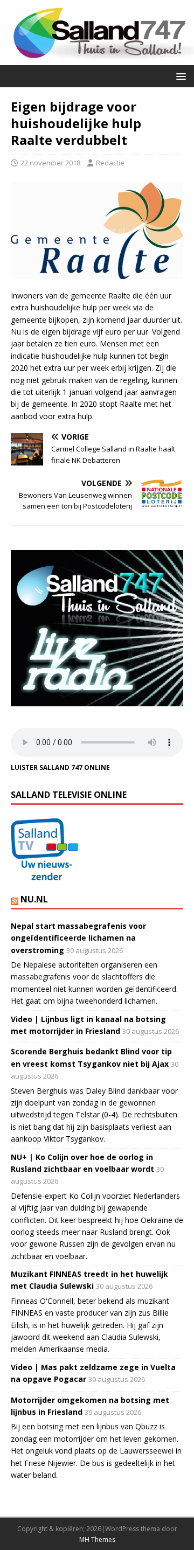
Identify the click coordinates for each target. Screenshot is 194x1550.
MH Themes (97, 1539)
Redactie (110, 163)
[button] (179, 76)
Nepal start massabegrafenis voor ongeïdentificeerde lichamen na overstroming (78, 938)
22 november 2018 (50, 163)
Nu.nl (34, 899)
